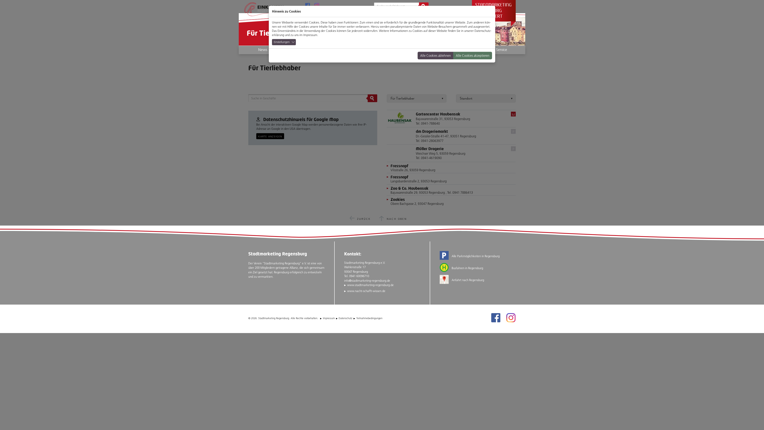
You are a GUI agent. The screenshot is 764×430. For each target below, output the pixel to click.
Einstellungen (282, 42)
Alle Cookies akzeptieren (472, 56)
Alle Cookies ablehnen (435, 56)
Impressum (310, 35)
